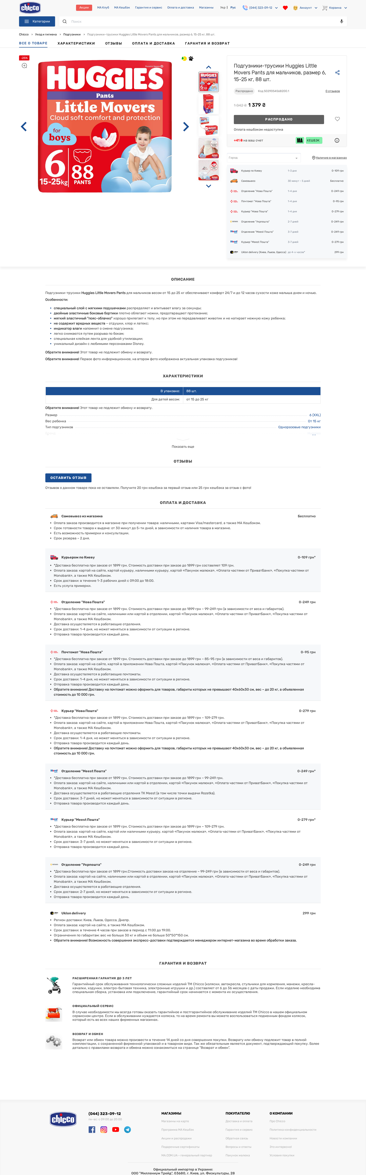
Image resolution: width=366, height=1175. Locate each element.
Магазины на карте (175, 1121)
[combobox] (264, 158)
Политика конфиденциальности (293, 1130)
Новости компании (283, 1138)
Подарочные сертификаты (180, 1147)
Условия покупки (282, 1155)
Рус (233, 7)
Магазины (206, 7)
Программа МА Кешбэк (177, 1130)
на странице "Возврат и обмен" (203, 1048)
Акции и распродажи (176, 1138)
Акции (84, 7)
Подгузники (72, 34)
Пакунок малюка (238, 1155)
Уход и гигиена (46, 34)
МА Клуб (103, 7)
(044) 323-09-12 (105, 1113)
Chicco (24, 34)
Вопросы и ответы (238, 1147)
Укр (222, 7)
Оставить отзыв (68, 478)
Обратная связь (237, 1138)
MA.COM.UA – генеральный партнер (186, 1155)
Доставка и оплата (239, 1121)
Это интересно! (281, 1147)
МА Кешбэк (122, 7)
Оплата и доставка (180, 7)
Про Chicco (277, 1121)
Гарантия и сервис (148, 7)
